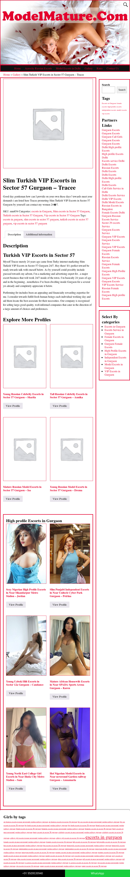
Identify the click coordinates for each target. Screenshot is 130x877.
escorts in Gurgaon (41, 211)
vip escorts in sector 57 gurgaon (30, 223)
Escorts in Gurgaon (109, 103)
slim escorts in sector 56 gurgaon (70, 859)
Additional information (39, 234)
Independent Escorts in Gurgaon (115, 359)
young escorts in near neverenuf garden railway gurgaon (60, 866)
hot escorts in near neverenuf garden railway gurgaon (23, 845)
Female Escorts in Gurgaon (114, 338)
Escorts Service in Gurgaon (114, 331)
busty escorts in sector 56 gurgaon (45, 832)
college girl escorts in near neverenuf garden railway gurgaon (32, 838)
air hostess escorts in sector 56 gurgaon (63, 822)
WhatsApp (97, 873)
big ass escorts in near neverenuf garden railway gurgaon (98, 821)
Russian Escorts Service (110, 258)
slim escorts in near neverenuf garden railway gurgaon (37, 859)
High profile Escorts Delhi (112, 155)
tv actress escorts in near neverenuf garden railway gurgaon (46, 862)
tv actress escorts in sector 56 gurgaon (83, 862)
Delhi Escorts (109, 164)
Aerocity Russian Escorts (38, 68)
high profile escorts (115, 106)
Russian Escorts (110, 167)
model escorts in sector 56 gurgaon (58, 856)
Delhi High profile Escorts (112, 148)
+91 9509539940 (32, 873)
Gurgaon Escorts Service (111, 231)
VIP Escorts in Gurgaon (112, 372)
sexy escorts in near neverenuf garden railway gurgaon (91, 855)
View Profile (13, 406)
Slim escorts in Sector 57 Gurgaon (71, 211)
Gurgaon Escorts (111, 130)
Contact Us (113, 68)
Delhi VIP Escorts (111, 198)
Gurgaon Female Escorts (111, 251)
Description (14, 234)
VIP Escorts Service (112, 284)
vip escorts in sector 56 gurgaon (27, 866)
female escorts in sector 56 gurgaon (59, 842)
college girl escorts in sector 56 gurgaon (70, 838)
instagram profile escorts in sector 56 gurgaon (38, 852)
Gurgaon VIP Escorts (113, 236)
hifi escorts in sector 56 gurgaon (84, 842)
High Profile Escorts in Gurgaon (115, 352)
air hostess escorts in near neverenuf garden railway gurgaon (26, 822)
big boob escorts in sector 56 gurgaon (81, 825)
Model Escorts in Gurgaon (114, 365)
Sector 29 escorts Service (111, 224)
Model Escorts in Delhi (68, 68)
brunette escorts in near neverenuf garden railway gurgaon (62, 828)
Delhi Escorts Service (113, 195)
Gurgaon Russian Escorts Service (111, 217)
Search (106, 85)
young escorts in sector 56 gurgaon (93, 866)
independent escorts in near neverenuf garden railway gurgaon (41, 849)
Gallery (89, 68)
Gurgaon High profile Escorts (113, 296)
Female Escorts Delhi (113, 212)
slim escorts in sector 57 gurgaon (41, 219)
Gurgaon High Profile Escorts (113, 272)
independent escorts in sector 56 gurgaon (79, 849)
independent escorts (109, 110)
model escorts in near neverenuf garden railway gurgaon (24, 856)
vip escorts (106, 113)
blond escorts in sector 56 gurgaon (28, 828)
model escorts (122, 110)
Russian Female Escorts (110, 289)
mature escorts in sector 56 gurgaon (111, 852)
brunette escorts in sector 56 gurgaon (98, 828)
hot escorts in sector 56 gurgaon (54, 845)
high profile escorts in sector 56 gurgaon (111, 842)
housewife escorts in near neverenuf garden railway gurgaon (89, 845)
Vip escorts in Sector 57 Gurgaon (62, 215)
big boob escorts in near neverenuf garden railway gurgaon (46, 825)
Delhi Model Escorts (113, 202)
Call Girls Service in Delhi (113, 189)
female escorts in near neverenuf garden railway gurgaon (24, 842)
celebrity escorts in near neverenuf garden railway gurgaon (79, 832)
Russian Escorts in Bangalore (112, 207)
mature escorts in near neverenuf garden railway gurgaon (76, 852)
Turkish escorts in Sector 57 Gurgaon (23, 215)
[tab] (14, 234)
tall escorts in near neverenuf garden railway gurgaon (102, 859)
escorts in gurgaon (13, 219)
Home (17, 68)
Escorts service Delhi (113, 161)
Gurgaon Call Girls (112, 136)
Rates (100, 68)
